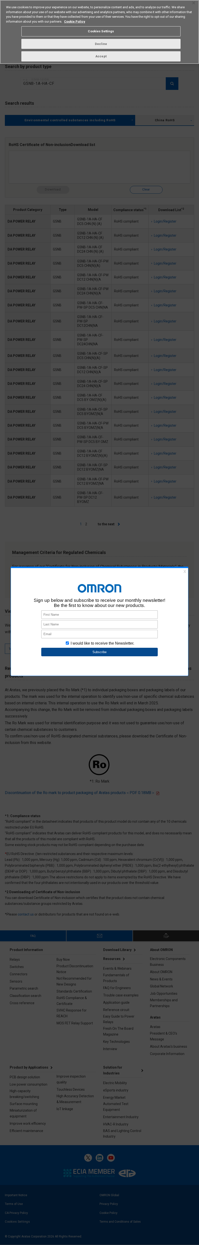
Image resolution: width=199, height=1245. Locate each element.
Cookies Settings (101, 31)
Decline (101, 44)
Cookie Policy (74, 21)
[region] (99, 32)
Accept (101, 56)
